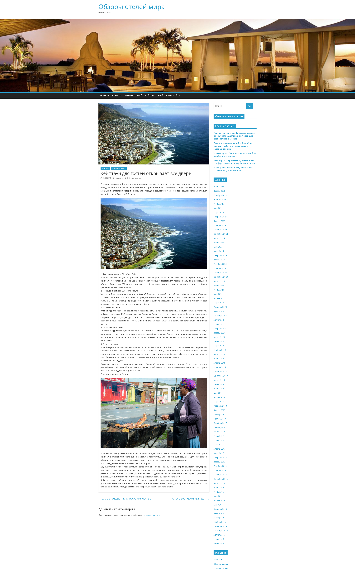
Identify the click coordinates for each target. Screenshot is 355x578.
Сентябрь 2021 (221, 315)
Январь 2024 (219, 259)
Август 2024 (219, 238)
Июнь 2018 (219, 388)
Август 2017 (219, 431)
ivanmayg (119, 178)
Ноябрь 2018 (220, 367)
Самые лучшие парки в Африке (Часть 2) (125, 498)
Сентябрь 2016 (221, 479)
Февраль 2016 (220, 509)
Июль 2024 (219, 242)
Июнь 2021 (219, 324)
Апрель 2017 (219, 449)
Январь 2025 (219, 221)
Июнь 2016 (219, 491)
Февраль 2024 (220, 255)
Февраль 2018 (220, 406)
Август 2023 (219, 281)
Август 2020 (219, 337)
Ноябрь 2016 (220, 470)
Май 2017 (218, 444)
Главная (104, 95)
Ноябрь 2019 (220, 350)
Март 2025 (219, 212)
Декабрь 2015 (220, 517)
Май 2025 (218, 208)
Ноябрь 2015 (220, 522)
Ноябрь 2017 (220, 418)
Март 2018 (219, 401)
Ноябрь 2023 (220, 268)
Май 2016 (218, 496)
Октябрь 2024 (220, 229)
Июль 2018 (219, 384)
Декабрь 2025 (220, 195)
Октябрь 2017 (220, 423)
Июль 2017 (219, 436)
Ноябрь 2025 (220, 199)
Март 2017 (219, 453)
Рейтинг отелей (154, 95)
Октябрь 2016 (220, 474)
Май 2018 (218, 393)
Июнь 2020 (219, 341)
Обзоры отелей (133, 95)
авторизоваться (152, 515)
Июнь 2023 (219, 289)
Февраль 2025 (220, 216)
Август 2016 (219, 483)
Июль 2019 (219, 358)
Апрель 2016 (219, 500)
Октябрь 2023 (220, 272)
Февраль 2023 (220, 307)
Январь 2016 (219, 513)
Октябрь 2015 (220, 526)
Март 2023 (219, 302)
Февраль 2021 (220, 328)
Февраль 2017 (220, 457)
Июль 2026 (219, 186)
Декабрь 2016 (220, 466)
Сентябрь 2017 (221, 427)
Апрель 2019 (219, 363)
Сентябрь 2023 (221, 277)
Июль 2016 (219, 487)
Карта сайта (173, 95)
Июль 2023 (219, 285)
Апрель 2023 (219, 298)
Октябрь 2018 (220, 371)
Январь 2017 (219, 461)
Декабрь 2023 (220, 264)
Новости (117, 95)
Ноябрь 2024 (220, 225)
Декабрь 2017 (220, 414)
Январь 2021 (219, 332)
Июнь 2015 (219, 543)
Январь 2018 (219, 410)
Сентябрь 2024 (221, 234)
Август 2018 (219, 380)
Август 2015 (219, 534)
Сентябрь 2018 (221, 375)
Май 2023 (218, 294)
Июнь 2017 (219, 440)
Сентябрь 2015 (221, 530)
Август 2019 (219, 354)
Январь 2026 (219, 191)
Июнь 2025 (219, 203)
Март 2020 (219, 345)
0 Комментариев (134, 178)
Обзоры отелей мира (131, 6)
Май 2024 (218, 246)
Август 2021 (219, 320)
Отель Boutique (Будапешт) (190, 498)
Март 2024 (219, 251)
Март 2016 (219, 504)
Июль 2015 (219, 539)
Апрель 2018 (219, 397)
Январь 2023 (219, 311)
